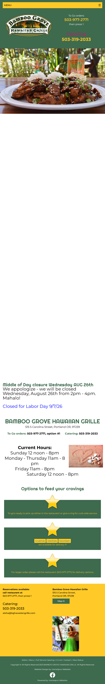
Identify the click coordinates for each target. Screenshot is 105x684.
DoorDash (64, 541)
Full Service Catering (45, 660)
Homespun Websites (58, 680)
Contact (67, 660)
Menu (31, 660)
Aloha (24, 660)
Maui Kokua (78, 660)
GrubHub (40, 541)
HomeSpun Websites (61, 669)
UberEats (52, 541)
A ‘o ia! (59, 660)
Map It (61, 601)
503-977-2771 (76, 19)
